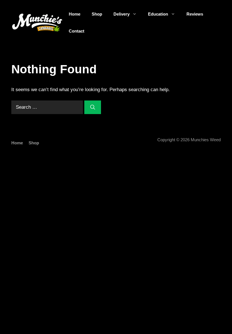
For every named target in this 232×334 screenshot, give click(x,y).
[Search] (92, 107)
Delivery (121, 14)
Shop (97, 14)
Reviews (194, 14)
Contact (76, 31)
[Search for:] (47, 107)
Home (74, 14)
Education (158, 14)
